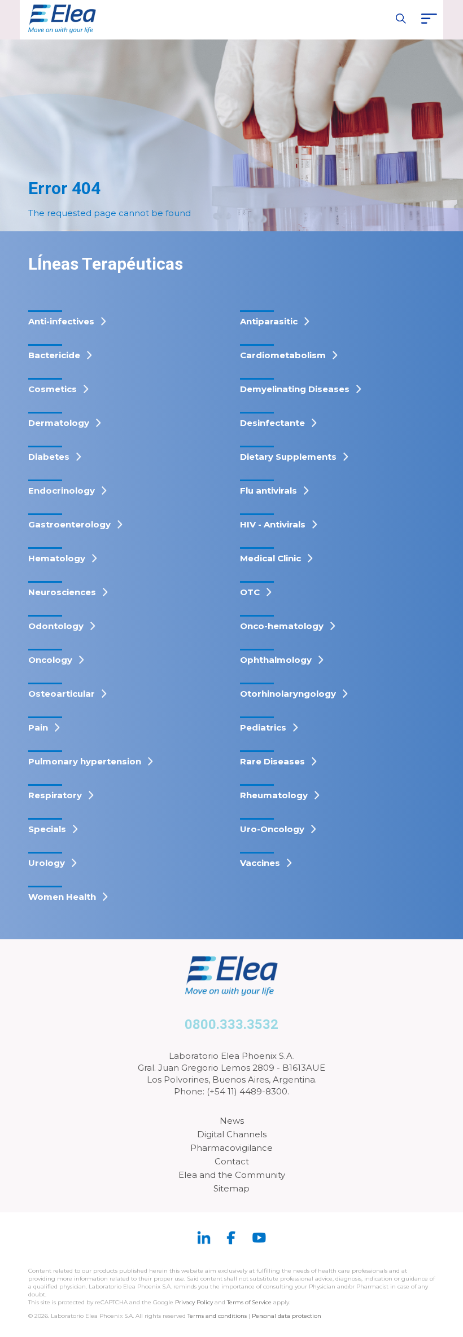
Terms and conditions (217, 1316)
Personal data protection (286, 1316)
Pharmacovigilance (231, 1147)
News (232, 1120)
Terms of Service (249, 1302)
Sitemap (231, 1188)
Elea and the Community (231, 1174)
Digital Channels (232, 1134)
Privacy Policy (194, 1302)
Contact (232, 1161)
